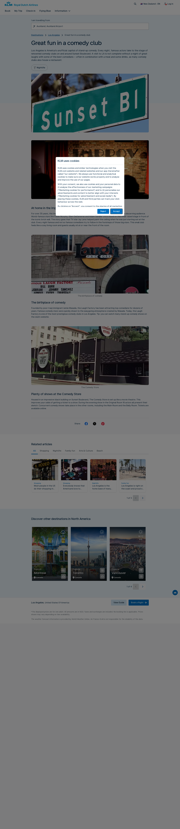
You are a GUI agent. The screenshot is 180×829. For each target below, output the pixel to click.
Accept (116, 211)
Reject (103, 211)
